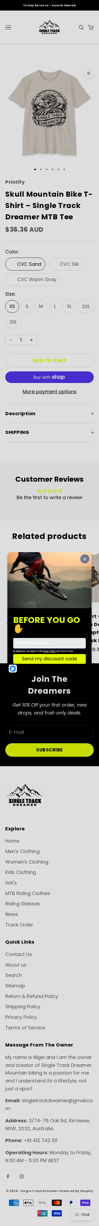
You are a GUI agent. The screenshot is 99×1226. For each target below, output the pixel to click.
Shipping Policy (22, 1006)
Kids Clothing (20, 872)
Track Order (19, 924)
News (11, 914)
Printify (15, 182)
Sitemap (15, 985)
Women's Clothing (26, 862)
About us (15, 965)
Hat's (11, 882)
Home (12, 840)
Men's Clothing (22, 851)
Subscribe (49, 750)
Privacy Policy (21, 1017)
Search (13, 975)
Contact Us (18, 954)
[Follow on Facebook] (8, 1176)
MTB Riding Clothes (27, 893)
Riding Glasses (22, 903)
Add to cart (49, 360)
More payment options (50, 391)
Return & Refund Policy (31, 996)
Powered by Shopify (76, 1191)
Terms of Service (25, 1027)
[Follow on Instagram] (21, 1176)
